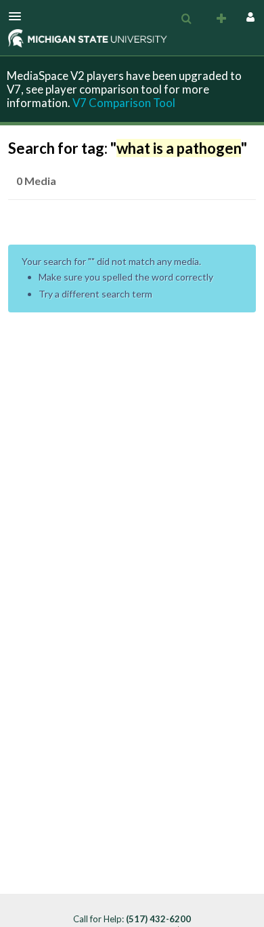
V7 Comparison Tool (123, 103)
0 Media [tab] (36, 180)
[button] (19, 16)
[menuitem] (186, 19)
